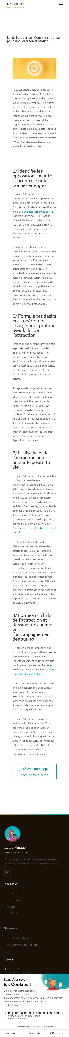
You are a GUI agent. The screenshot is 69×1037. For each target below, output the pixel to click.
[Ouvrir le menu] (61, 6)
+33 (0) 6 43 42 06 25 (21, 972)
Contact (15, 913)
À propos (15, 900)
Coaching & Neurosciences (24, 944)
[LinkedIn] (7, 872)
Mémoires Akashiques (22, 938)
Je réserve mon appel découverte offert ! (34, 771)
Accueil (14, 893)
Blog (13, 906)
